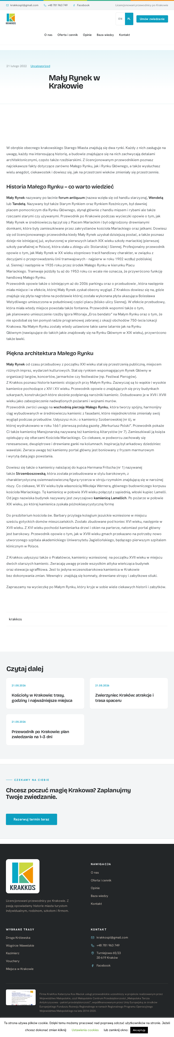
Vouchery (13, 961)
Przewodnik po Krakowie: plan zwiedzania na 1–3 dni (40, 734)
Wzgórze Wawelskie (20, 945)
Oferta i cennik (68, 35)
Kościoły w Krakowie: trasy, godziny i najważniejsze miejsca (42, 698)
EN (120, 19)
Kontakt (124, 35)
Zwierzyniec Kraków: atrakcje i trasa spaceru (124, 698)
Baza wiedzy (105, 35)
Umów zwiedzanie (152, 19)
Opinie (87, 35)
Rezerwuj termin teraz (31, 819)
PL (129, 19)
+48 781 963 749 (57, 5)
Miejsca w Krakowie (20, 969)
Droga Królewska (18, 938)
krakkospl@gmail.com (24, 5)
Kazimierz (12, 953)
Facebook (83, 5)
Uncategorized (40, 66)
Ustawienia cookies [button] (85, 1030)
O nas (48, 35)
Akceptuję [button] (139, 1030)
